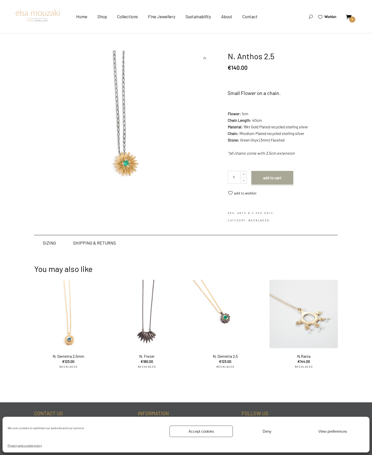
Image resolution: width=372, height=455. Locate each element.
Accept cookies (201, 431)
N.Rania (304, 356)
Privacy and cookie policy (25, 445)
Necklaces (259, 220)
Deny (267, 431)
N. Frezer (147, 356)
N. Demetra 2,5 (225, 356)
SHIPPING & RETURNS (94, 242)
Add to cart (272, 177)
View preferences (332, 431)
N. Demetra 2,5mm (68, 356)
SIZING (49, 242)
